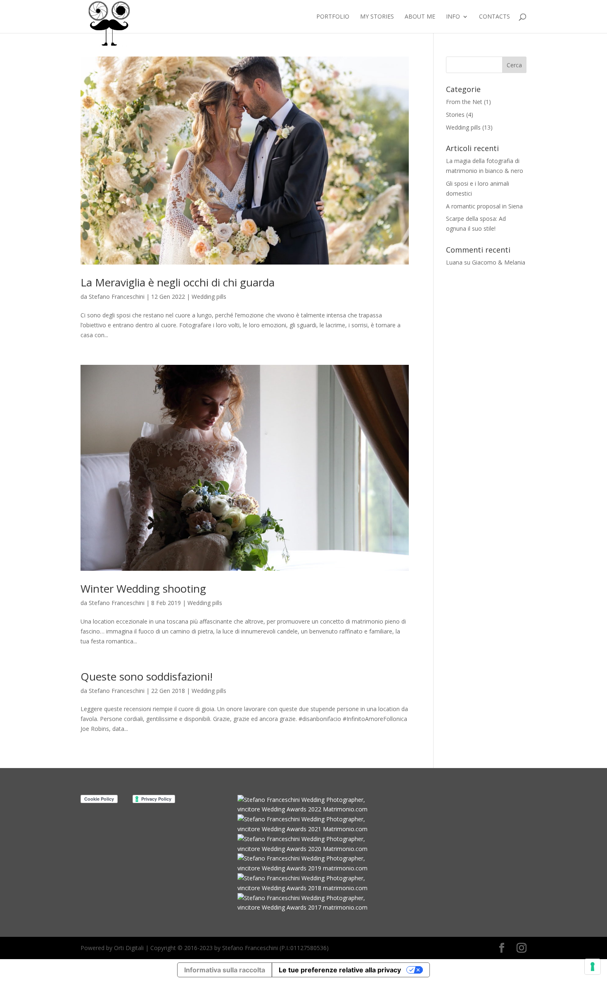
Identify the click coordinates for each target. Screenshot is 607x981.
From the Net (464, 102)
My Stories (377, 17)
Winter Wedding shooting (143, 588)
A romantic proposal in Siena (484, 206)
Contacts (494, 17)
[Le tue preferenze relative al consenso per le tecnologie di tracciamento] (592, 966)
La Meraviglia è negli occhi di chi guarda (178, 282)
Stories (455, 114)
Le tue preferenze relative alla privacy (340, 970)
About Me (420, 17)
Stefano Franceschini (117, 296)
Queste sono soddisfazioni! (147, 676)
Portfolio (332, 17)
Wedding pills (209, 296)
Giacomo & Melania (498, 262)
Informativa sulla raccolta (224, 970)
